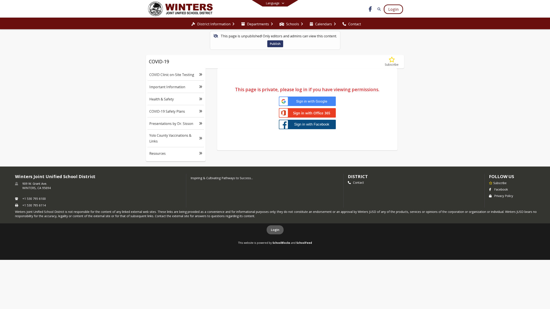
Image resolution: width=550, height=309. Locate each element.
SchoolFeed (304, 242)
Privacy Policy (503, 196)
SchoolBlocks (281, 242)
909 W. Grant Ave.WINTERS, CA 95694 (36, 186)
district (358, 176)
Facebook (501, 189)
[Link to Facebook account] (370, 10)
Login (275, 230)
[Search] (378, 9)
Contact (358, 182)
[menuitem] (213, 23)
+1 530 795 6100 (34, 199)
